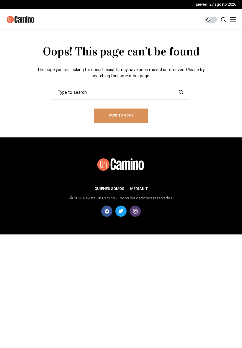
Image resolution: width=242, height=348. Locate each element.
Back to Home (121, 115)
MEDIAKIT (139, 188)
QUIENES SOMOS (109, 188)
